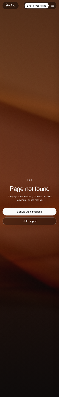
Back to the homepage (29, 211)
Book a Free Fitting (36, 5)
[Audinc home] (10, 5)
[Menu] (53, 5)
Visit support (30, 221)
